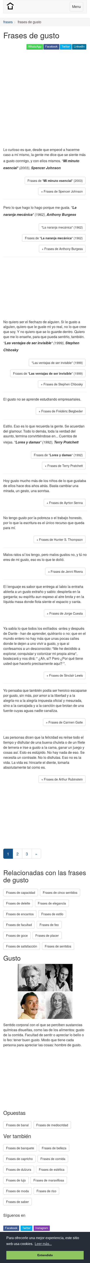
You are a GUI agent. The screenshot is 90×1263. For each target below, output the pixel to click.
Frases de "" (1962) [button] (54, 238)
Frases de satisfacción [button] (21, 946)
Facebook (51, 46)
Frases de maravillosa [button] (48, 1180)
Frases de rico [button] (46, 1191)
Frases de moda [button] (17, 1191)
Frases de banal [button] (17, 1125)
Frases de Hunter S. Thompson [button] (61, 539)
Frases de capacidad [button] (20, 892)
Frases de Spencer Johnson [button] (63, 191)
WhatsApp (34, 46)
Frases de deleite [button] (18, 903)
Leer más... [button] (43, 1244)
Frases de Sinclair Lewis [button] (66, 675)
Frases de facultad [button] (19, 924)
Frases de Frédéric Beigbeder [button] (62, 411)
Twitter (66, 46)
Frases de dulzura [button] (18, 1169)
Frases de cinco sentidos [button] (60, 892)
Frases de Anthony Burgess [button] (63, 249)
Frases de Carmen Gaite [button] (65, 722)
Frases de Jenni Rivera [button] (67, 571)
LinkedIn (79, 46)
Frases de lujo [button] (16, 1180)
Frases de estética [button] (51, 1169)
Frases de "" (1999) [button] (48, 373)
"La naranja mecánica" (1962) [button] (62, 227)
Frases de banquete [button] (20, 1148)
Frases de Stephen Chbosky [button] (63, 384)
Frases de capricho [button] (19, 1159)
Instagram (41, 1228)
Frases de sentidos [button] (58, 946)
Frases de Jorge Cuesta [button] (66, 613)
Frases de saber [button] (17, 1201)
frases (8, 21)
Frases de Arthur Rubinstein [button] (63, 779)
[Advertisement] (45, 99)
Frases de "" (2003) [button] (55, 180)
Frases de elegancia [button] (52, 903)
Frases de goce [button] (17, 935)
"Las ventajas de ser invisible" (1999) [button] (57, 362)
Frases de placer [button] (47, 935)
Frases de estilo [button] (52, 914)
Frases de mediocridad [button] (52, 1125)
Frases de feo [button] (49, 924)
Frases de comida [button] (52, 1159)
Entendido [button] (45, 1255)
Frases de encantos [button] (20, 914)
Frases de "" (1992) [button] (58, 455)
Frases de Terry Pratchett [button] (65, 465)
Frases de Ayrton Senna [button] (66, 502)
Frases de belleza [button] (54, 1148)
